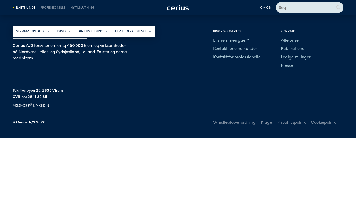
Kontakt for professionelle (237, 56)
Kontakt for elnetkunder (235, 48)
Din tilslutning (91, 31)
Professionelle (52, 7)
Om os (265, 7)
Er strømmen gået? (231, 40)
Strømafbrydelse (30, 31)
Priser (61, 31)
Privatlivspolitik (291, 122)
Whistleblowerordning (234, 122)
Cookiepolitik (323, 122)
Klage (266, 122)
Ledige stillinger (296, 56)
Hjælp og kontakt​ (131, 31)
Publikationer (293, 48)
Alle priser (290, 40)
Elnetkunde (25, 7)
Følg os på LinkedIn (31, 105)
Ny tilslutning (82, 7)
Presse (287, 65)
